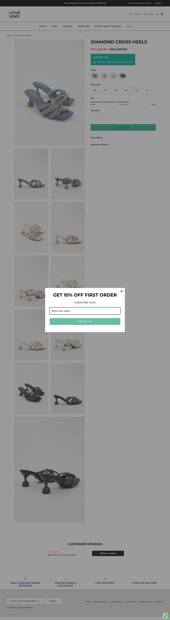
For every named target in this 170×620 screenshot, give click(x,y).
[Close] (121, 291)
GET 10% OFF (85, 321)
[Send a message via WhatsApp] (165, 615)
